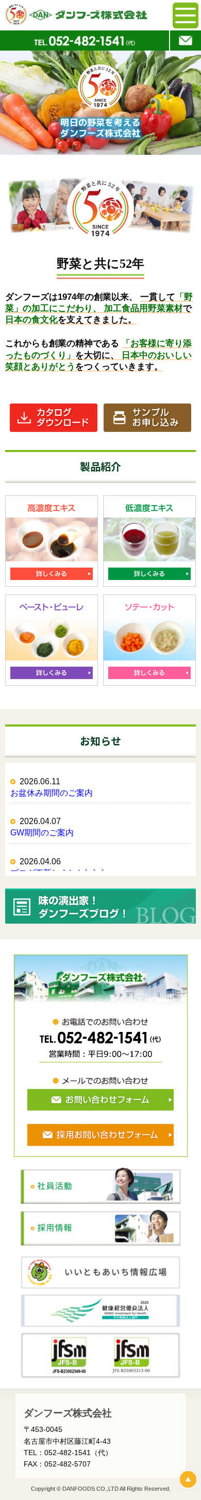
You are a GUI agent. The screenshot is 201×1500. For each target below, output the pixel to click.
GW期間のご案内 (42, 832)
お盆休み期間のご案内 (51, 792)
